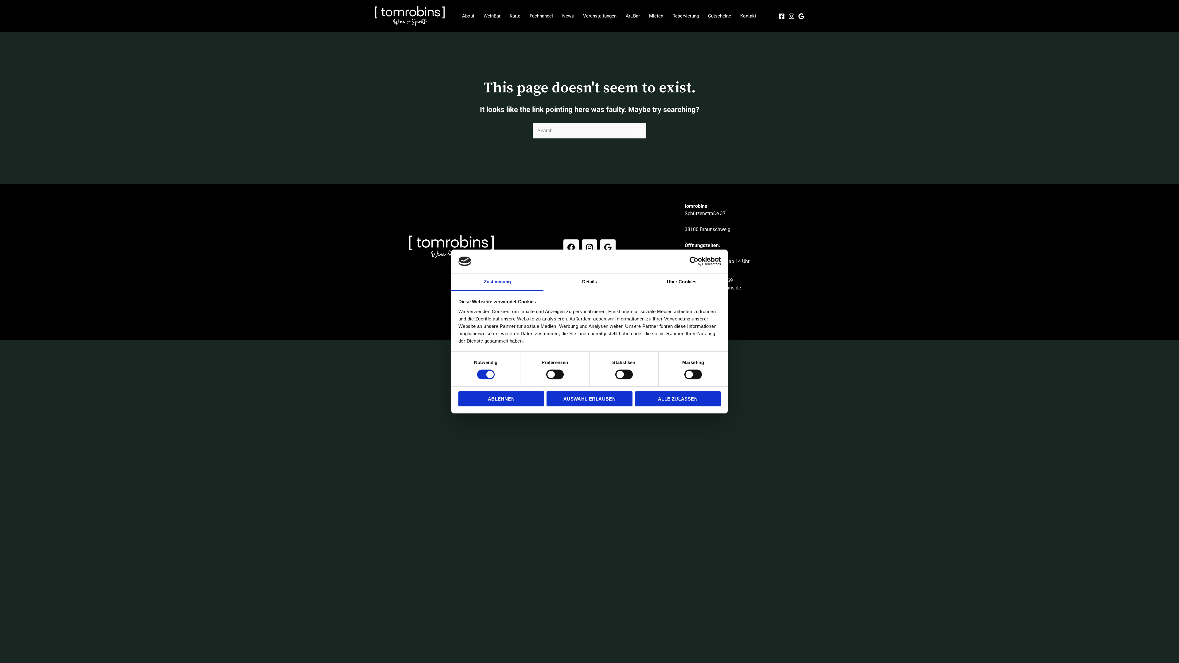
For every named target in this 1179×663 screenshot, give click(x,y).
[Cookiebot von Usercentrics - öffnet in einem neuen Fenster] (694, 261)
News (568, 16)
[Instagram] (791, 16)
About (468, 16)
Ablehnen (501, 398)
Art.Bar (633, 16)
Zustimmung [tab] (497, 281)
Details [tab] (589, 281)
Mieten (656, 16)
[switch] (555, 374)
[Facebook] (782, 16)
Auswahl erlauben (589, 398)
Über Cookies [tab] (681, 281)
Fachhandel (541, 16)
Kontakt (748, 16)
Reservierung (685, 16)
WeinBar (492, 16)
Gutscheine (719, 16)
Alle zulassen (678, 398)
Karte (515, 16)
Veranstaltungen (600, 16)
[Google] (801, 16)
